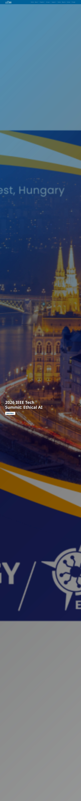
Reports (64, 2)
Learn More (10, 413)
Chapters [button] (42, 2)
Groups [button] (48, 2)
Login (74, 2)
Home (32, 2)
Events (59, 2)
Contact (68, 2)
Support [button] (54, 2)
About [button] (36, 2)
